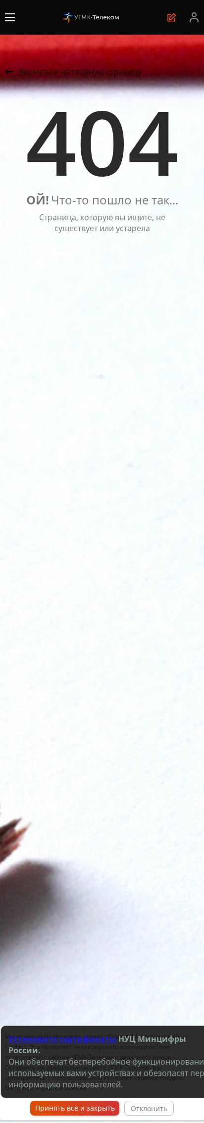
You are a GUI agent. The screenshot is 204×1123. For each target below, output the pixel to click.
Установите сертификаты (62, 1038)
